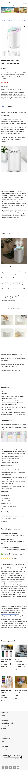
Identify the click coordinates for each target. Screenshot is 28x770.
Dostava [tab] (9, 106)
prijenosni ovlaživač (21, 95)
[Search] (14, 5)
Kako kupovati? (5, 725)
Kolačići (3, 744)
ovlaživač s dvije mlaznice (6, 94)
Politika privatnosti (5, 741)
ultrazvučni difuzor (13, 97)
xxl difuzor (10, 98)
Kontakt (3, 718)
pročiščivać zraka (4, 97)
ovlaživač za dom (4, 95)
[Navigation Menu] (25, 2)
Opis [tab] (2, 106)
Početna (3, 20)
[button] (24, 26)
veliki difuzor (19, 97)
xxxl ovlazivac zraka (17, 98)
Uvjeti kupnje (4, 720)
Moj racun (3, 728)
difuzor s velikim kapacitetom (11, 92)
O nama (3, 715)
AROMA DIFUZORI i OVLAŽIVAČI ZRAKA (17, 20)
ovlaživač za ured (12, 95)
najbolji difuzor (21, 92)
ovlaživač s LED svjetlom (18, 94)
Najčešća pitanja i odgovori (8, 751)
